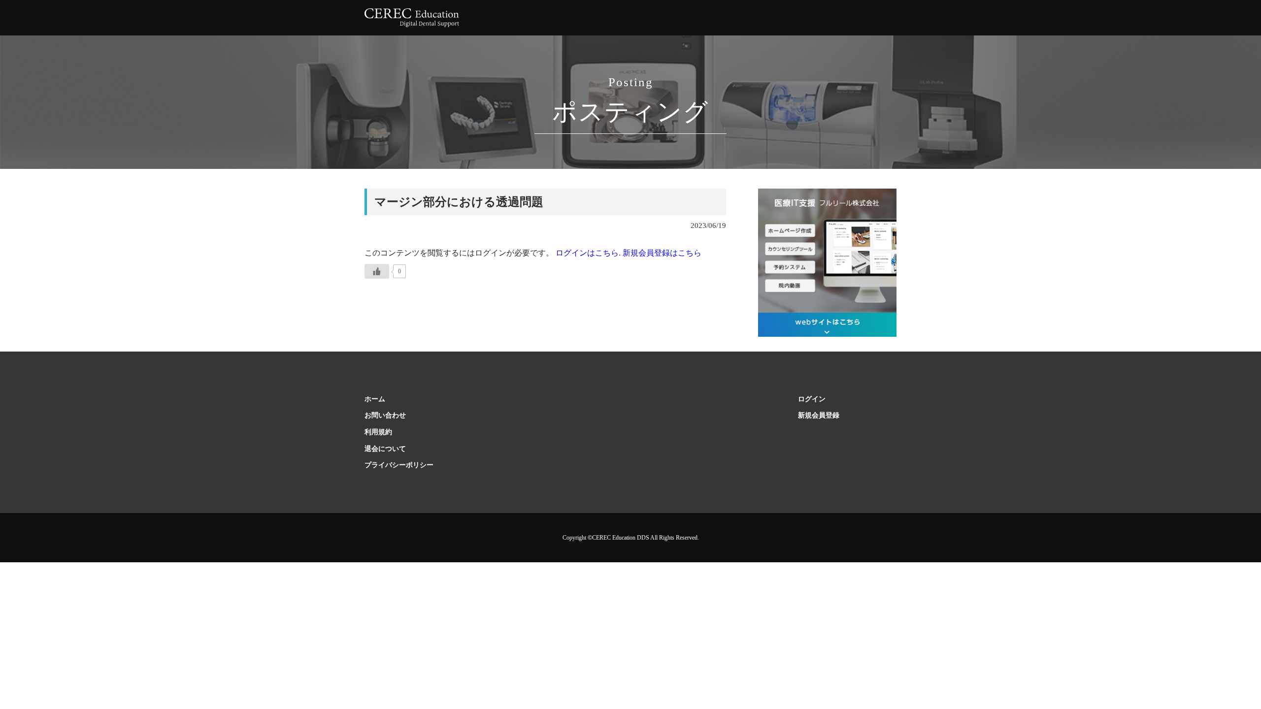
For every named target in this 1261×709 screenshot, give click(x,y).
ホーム (375, 399)
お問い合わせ (385, 415)
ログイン (812, 399)
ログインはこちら (586, 253)
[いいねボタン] (377, 271)
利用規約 (378, 432)
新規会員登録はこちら (662, 253)
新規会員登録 (818, 415)
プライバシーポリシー (399, 465)
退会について (385, 448)
